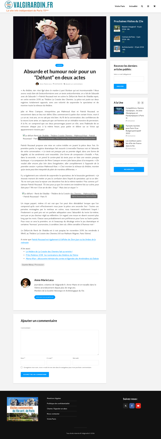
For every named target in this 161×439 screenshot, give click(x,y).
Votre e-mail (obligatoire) (122, 74)
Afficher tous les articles (44, 297)
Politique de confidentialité (58, 403)
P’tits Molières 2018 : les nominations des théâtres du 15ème (52, 255)
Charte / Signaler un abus (57, 408)
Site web (75, 358)
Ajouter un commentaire (74, 84)
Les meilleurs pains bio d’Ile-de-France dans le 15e (133, 143)
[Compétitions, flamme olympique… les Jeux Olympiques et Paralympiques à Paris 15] (119, 110)
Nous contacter (53, 414)
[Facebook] (132, 405)
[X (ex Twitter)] (125, 405)
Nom (23, 358)
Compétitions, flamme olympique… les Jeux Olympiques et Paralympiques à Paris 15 (135, 113)
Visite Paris (51, 419)
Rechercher (129, 169)
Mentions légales (54, 398)
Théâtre (59, 65)
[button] (155, 4)
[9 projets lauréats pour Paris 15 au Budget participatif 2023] (119, 127)
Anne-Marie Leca (45, 84)
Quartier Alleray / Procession (33, 265)
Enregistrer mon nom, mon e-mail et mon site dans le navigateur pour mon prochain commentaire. (58, 367)
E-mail (49, 358)
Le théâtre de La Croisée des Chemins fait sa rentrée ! (49, 251)
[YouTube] (138, 405)
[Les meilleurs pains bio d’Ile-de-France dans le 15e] (119, 143)
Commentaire (25, 328)
